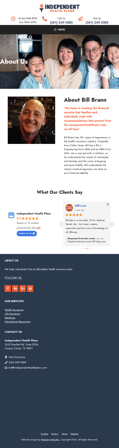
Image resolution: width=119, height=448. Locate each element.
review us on (25, 233)
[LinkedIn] (15, 288)
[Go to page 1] (84, 248)
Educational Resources (17, 322)
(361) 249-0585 (61, 22)
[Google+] (23, 288)
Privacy (54, 434)
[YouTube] (30, 288)
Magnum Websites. (50, 439)
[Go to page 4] (91, 248)
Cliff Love (80, 206)
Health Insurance (14, 310)
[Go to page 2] (87, 248)
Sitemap (74, 434)
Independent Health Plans (34, 214)
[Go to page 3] (89, 248)
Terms (65, 434)
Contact (44, 434)
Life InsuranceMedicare (12, 316)
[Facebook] (8, 288)
